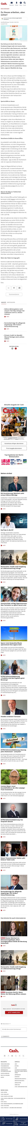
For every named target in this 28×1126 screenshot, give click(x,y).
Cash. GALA (4, 1101)
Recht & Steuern (5, 1075)
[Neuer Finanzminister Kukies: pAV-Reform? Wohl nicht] (14, 848)
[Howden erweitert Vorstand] (14, 707)
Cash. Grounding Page (21, 1086)
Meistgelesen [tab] (11, 302)
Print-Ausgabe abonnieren (14, 448)
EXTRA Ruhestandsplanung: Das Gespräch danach (12, 820)
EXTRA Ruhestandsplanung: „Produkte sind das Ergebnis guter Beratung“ (13, 678)
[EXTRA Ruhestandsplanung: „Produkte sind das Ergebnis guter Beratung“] (14, 667)
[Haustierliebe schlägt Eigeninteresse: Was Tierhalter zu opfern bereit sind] (14, 594)
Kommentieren (14, 294)
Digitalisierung (5, 1073)
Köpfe (2, 1077)
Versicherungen (5, 1064)
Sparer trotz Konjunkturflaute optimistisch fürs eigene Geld (11, 644)
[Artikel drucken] (14, 288)
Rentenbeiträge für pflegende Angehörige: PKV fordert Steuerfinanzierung (14, 324)
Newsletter (18, 1082)
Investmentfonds (5, 1068)
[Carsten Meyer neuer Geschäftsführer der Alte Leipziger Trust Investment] (14, 776)
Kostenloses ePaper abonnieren (14, 443)
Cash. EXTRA (4, 1092)
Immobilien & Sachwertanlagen (6, 1070)
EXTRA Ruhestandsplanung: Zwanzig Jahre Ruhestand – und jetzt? (13, 751)
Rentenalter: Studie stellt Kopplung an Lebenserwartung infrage (13, 567)
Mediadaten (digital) (20, 1078)
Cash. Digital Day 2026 (7, 1096)
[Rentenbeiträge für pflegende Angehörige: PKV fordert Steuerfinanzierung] (14, 882)
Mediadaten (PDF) (19, 1080)
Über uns (17, 1084)
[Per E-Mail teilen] (19, 288)
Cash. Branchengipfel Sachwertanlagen (12, 1103)
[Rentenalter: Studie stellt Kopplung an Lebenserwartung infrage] (14, 557)
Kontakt (17, 1076)
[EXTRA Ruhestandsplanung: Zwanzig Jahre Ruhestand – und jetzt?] (14, 740)
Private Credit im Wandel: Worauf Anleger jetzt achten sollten (14, 337)
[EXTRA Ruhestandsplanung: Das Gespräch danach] (14, 810)
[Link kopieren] (8, 288)
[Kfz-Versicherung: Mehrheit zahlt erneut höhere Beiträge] (14, 484)
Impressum (18, 1074)
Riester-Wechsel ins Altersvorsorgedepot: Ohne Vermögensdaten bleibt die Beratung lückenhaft (14, 940)
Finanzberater (5, 1066)
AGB (16, 1068)
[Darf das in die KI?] (14, 520)
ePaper (16, 1066)
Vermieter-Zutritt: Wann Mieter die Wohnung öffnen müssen (13, 993)
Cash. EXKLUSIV (5, 1094)
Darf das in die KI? (7, 530)
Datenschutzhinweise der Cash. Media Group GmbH (21, 1071)
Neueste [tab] (3, 302)
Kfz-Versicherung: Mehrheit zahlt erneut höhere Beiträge (12, 494)
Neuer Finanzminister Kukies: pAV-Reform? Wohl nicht (13, 859)
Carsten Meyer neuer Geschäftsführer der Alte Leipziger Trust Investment (13, 788)
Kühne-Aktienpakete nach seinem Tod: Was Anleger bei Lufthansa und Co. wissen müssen (14, 311)
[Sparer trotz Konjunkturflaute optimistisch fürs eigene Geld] (14, 633)
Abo (16, 1064)
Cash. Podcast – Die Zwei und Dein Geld (11, 1107)
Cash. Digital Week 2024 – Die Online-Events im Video (13, 1099)
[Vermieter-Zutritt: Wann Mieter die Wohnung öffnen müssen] (14, 983)
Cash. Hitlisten (5, 1105)
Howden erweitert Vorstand (10, 716)
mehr (7, 316)
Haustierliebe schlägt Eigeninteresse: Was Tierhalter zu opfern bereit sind (14, 604)
